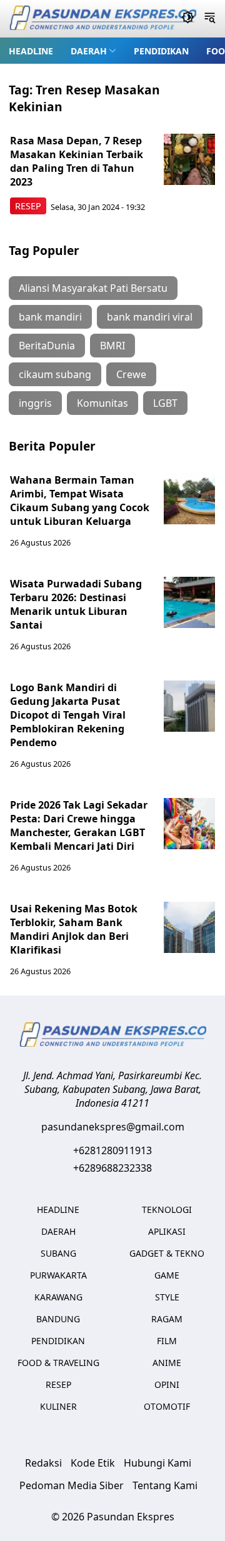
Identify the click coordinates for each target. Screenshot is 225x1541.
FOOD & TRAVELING (58, 1363)
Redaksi (43, 1463)
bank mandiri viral (149, 317)
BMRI (112, 345)
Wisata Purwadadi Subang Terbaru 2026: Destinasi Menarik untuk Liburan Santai (76, 604)
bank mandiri (50, 317)
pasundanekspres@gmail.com (112, 1127)
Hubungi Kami (157, 1463)
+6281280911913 (112, 1150)
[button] (93, 50)
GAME (166, 1275)
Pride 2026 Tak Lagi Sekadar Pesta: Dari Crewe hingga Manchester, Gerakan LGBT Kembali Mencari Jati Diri (79, 825)
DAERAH (89, 51)
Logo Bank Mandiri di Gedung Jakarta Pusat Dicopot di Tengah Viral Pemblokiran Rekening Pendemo (68, 715)
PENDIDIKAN (161, 51)
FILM (167, 1341)
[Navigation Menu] (209, 19)
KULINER (58, 1406)
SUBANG (58, 1253)
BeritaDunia (47, 345)
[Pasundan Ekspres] (102, 19)
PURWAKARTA (58, 1275)
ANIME (166, 1363)
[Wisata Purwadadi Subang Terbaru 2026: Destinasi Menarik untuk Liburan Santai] (189, 602)
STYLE (167, 1297)
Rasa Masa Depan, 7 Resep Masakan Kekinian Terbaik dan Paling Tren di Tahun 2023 (76, 161)
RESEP (28, 206)
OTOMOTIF (167, 1406)
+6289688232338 (112, 1168)
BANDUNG (58, 1319)
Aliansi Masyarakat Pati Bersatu (93, 288)
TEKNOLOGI (167, 1209)
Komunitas (102, 403)
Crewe (131, 374)
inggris (35, 403)
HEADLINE (31, 51)
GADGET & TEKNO (166, 1253)
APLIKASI (167, 1231)
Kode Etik (93, 1463)
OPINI (166, 1384)
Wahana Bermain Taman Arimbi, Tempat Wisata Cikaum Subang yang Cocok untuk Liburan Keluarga (79, 500)
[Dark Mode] (187, 19)
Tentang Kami (165, 1485)
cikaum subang (55, 374)
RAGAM (166, 1319)
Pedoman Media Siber (71, 1485)
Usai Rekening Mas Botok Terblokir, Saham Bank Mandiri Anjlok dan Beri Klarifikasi (74, 929)
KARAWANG (58, 1297)
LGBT (165, 403)
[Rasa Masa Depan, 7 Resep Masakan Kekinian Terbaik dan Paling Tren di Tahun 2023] (189, 159)
